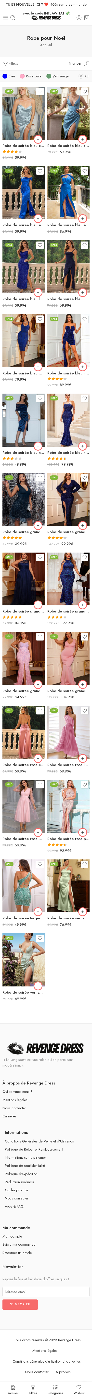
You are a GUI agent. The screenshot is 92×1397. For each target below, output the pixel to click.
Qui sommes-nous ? (17, 1091)
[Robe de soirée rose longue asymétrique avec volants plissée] (68, 732)
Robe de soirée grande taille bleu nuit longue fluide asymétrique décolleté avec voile (23, 611)
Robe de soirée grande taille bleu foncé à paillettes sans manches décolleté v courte (23, 532)
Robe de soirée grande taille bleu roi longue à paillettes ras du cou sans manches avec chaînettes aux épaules (68, 611)
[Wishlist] (40, 91)
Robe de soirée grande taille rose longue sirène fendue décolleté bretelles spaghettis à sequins (23, 691)
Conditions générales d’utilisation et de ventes (47, 1361)
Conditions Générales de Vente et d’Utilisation (39, 1141)
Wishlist (79, 1393)
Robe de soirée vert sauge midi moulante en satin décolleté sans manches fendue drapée (23, 992)
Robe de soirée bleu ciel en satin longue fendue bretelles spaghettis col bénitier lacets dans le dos (23, 145)
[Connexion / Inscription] (79, 18)
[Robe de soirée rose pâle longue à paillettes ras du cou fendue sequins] (68, 806)
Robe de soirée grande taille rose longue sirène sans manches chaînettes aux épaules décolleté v (68, 691)
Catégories (55, 1393)
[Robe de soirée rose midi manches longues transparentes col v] (23, 806)
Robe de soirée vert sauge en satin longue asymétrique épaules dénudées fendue (68, 918)
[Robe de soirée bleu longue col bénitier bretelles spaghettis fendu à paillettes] (23, 266)
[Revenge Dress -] (46, 18)
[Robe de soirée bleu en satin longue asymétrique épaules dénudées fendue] (68, 192)
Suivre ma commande (19, 1244)
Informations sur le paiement (26, 1157)
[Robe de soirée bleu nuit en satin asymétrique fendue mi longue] (23, 420)
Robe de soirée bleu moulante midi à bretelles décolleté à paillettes (23, 373)
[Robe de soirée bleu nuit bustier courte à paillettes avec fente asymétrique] (68, 340)
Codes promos (16, 1190)
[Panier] (87, 18)
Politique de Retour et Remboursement (34, 1149)
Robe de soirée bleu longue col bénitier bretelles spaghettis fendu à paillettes (23, 299)
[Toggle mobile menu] (5, 18)
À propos (63, 1371)
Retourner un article (17, 1252)
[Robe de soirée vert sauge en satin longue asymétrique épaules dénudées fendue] (68, 885)
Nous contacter (14, 1108)
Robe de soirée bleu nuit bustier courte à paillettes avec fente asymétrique (68, 373)
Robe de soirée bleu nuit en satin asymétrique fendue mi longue (23, 452)
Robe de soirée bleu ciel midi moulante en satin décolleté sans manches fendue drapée (68, 145)
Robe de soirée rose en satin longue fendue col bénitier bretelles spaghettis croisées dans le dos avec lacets (23, 765)
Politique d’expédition (21, 1173)
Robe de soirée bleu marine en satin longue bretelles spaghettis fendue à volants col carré (68, 299)
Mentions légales (14, 1099)
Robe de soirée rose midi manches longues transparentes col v (23, 838)
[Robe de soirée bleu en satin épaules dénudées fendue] (23, 192)
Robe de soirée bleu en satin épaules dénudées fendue (23, 225)
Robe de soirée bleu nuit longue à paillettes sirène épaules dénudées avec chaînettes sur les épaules (68, 452)
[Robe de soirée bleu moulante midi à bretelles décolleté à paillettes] (23, 340)
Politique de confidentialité (25, 1165)
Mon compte (12, 1236)
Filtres (13, 63)
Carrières (9, 1116)
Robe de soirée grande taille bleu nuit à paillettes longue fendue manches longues (68, 532)
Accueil (46, 44)
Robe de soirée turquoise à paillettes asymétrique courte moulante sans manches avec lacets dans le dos (23, 918)
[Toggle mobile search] (12, 17)
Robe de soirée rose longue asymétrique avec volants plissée (68, 765)
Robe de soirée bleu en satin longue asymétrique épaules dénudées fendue (68, 225)
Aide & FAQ (14, 1206)
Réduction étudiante (19, 1181)
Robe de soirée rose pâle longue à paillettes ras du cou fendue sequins (68, 838)
